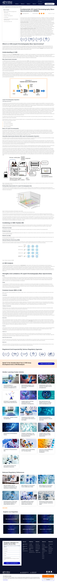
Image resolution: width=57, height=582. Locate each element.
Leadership (43, 545)
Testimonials (50, 551)
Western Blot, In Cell (32, 552)
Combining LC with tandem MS (8, 15)
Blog (49, 545)
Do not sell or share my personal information (48, 579)
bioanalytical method (16, 54)
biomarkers (41, 48)
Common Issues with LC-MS (8, 21)
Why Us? (43, 552)
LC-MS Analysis (6, 17)
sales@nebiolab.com (25, 572)
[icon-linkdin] (39, 13)
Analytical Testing (38, 552)
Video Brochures (51, 548)
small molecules (23, 265)
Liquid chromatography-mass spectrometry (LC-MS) (28, 28)
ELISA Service (31, 545)
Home (3, 6)
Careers (43, 558)
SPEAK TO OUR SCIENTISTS (46, 363)
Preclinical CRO (38, 545)
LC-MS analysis (30, 320)
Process (43, 555)
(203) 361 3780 (34, 572)
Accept (48, 576)
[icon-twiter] (43, 13)
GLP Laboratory (38, 548)
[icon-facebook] (41, 13)
